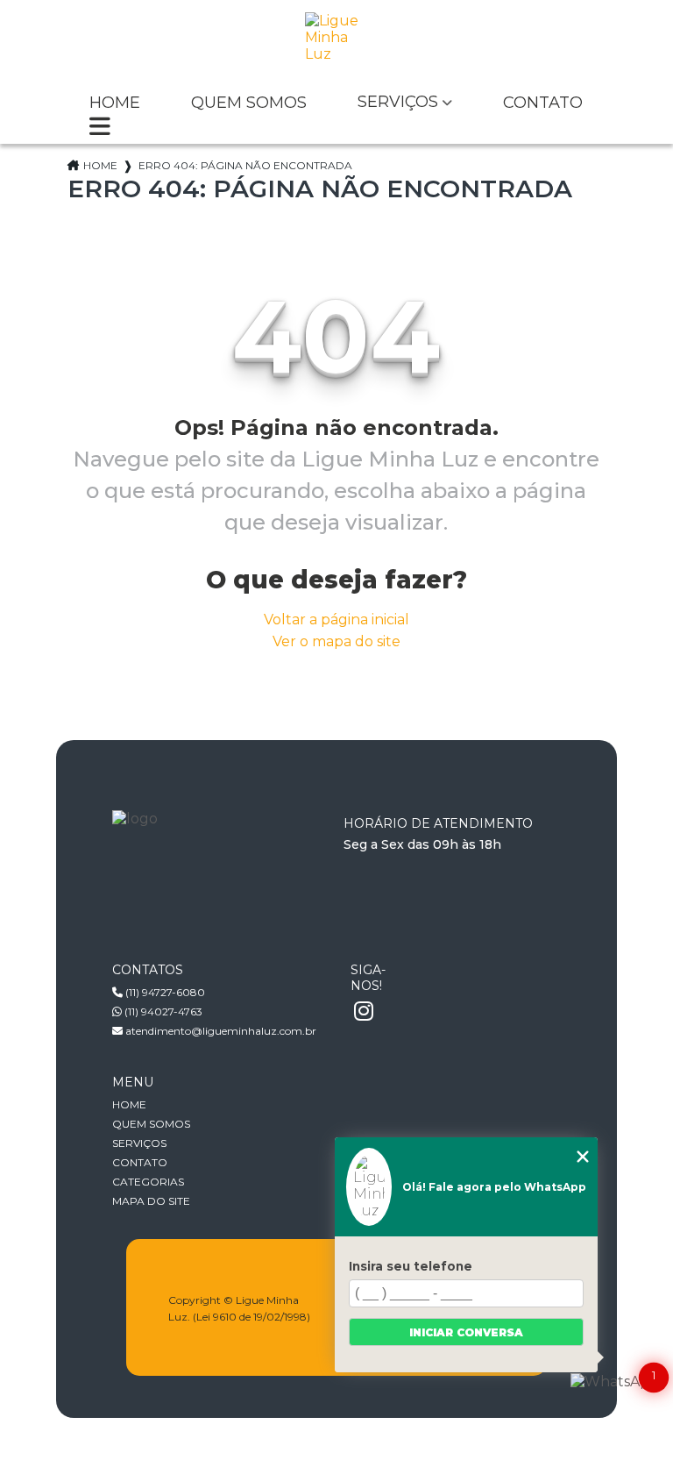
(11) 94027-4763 (162, 1011)
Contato (543, 103)
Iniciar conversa (466, 1332)
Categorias (148, 1181)
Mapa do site (151, 1200)
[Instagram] (364, 1012)
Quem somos (249, 103)
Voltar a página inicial (336, 619)
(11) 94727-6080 (164, 992)
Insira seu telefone (410, 1266)
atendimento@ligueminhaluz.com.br (219, 1030)
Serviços (398, 102)
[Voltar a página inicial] (336, 43)
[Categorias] (99, 128)
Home (114, 103)
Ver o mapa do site (336, 641)
